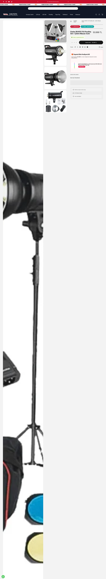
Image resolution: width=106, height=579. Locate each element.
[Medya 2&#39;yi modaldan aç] (55, 31)
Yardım (102, 47)
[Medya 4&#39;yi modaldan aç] (55, 78)
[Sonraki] (68, 1)
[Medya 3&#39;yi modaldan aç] (55, 55)
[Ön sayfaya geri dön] (71, 21)
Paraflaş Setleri (75, 21)
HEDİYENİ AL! (81, 66)
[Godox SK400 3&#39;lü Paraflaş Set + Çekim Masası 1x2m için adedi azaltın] (71, 42)
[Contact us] (3, 576)
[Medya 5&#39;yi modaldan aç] (55, 101)
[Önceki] (38, 1)
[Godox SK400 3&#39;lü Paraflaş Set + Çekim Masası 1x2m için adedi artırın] (76, 42)
